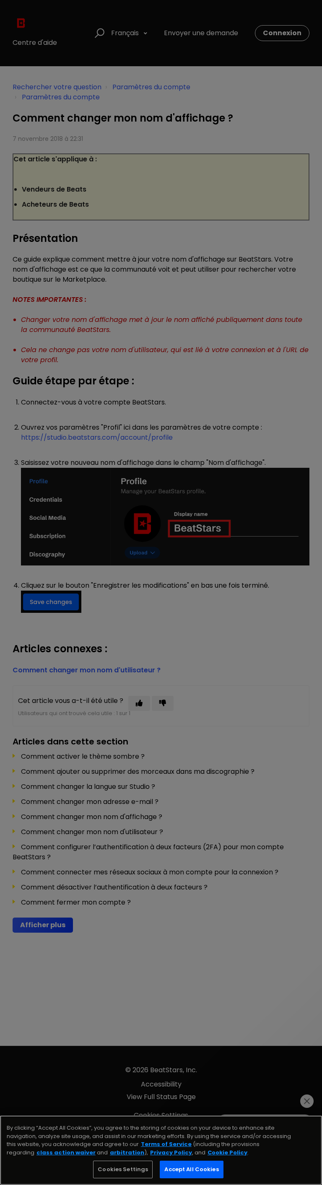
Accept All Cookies (191, 1169)
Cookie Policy (227, 1152)
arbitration (127, 1152)
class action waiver (66, 1152)
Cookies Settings (123, 1169)
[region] (161, 1150)
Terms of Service (166, 1144)
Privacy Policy (171, 1152)
